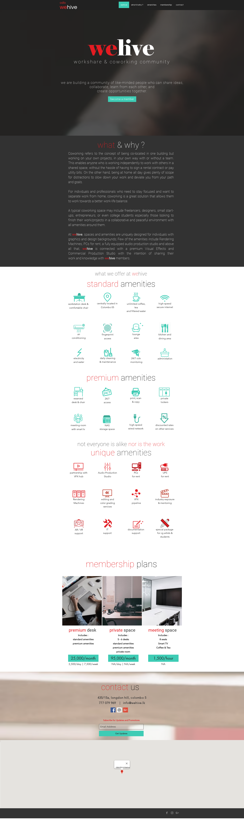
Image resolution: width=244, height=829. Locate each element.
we (63, 7)
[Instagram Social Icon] (119, 709)
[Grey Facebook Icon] (167, 812)
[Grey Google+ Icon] (177, 812)
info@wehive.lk (134, 703)
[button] (83, 658)
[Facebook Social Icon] (113, 709)
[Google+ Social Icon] (125, 709)
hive (72, 7)
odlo (63, 2)
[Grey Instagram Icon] (172, 812)
